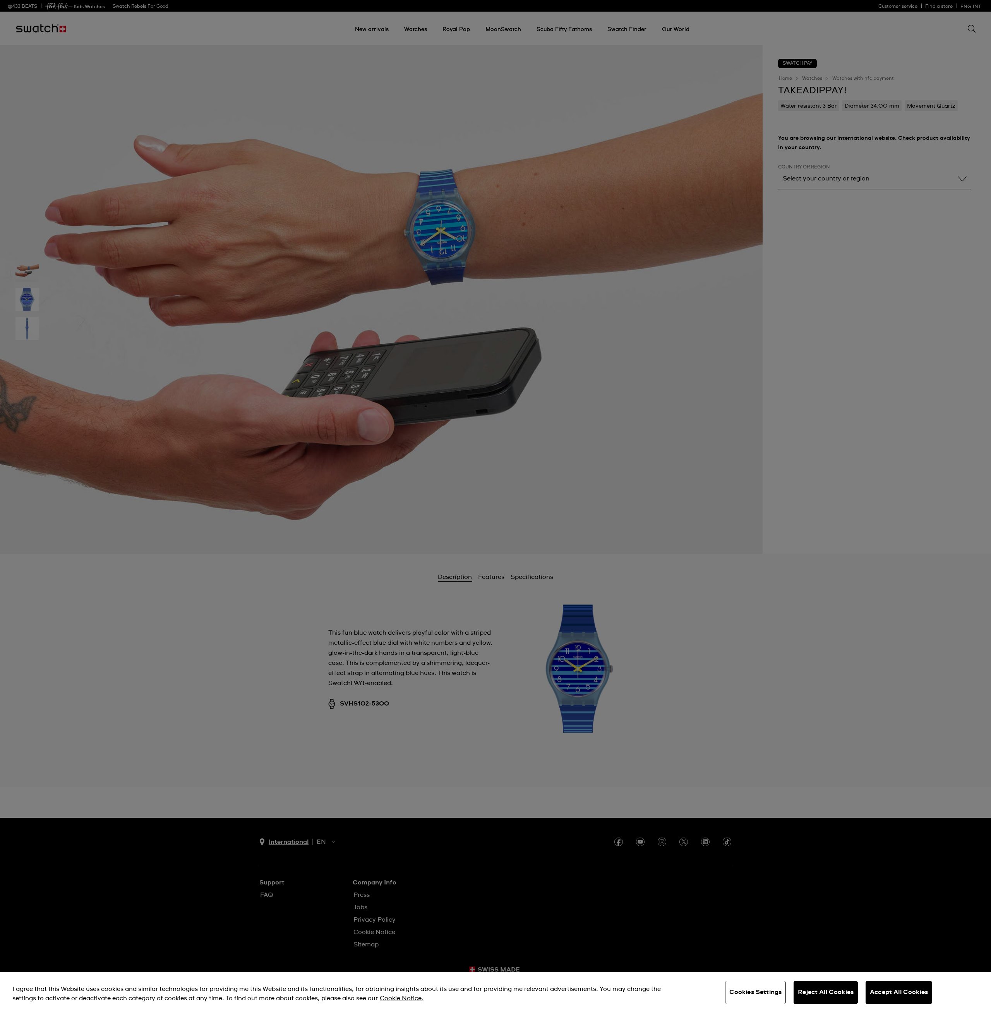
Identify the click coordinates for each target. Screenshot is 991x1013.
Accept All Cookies (899, 992)
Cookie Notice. (401, 998)
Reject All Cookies (826, 992)
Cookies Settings (755, 992)
